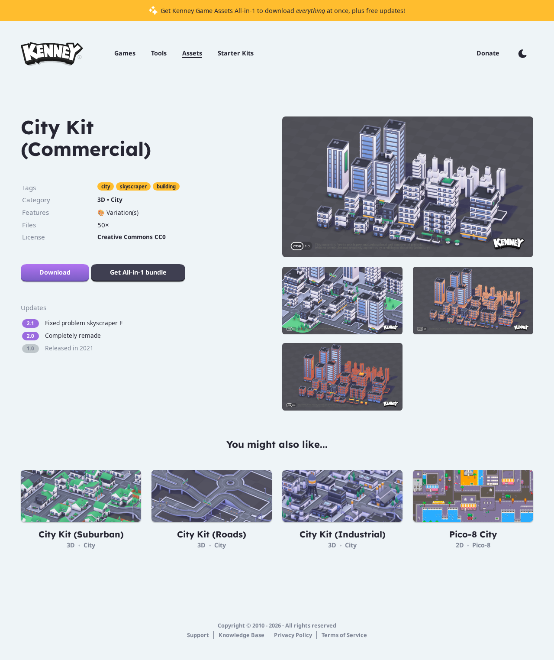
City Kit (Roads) (211, 534)
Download (55, 272)
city (105, 186)
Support (198, 635)
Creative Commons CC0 (131, 237)
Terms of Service (344, 635)
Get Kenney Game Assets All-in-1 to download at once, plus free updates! (282, 10)
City (116, 199)
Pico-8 (481, 545)
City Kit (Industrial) (343, 534)
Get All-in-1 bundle (138, 272)
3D (101, 199)
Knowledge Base (241, 635)
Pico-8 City (473, 534)
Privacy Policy (293, 635)
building (166, 186)
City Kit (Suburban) (81, 534)
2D (460, 545)
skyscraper (133, 186)
